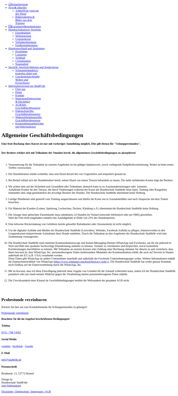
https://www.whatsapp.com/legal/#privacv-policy (81, 261)
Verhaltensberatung (25, 42)
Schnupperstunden (26, 72)
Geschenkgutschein (27, 79)
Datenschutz (27, 113)
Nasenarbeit (21, 64)
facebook (18, 346)
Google (29, 346)
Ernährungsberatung (26, 45)
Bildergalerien (25, 20)
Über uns (20, 89)
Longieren (21, 54)
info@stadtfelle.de (11, 359)
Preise (18, 92)
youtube (6, 346)
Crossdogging (23, 60)
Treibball (20, 57)
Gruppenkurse (23, 39)
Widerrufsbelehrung (28, 119)
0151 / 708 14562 (11, 332)
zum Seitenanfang (11, 385)
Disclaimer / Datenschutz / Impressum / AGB (26, 391)
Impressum (28, 100)
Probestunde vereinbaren (15, 312)
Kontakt (19, 95)
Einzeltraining (23, 32)
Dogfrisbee (21, 51)
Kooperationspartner (29, 125)
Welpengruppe (23, 35)
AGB (27, 106)
